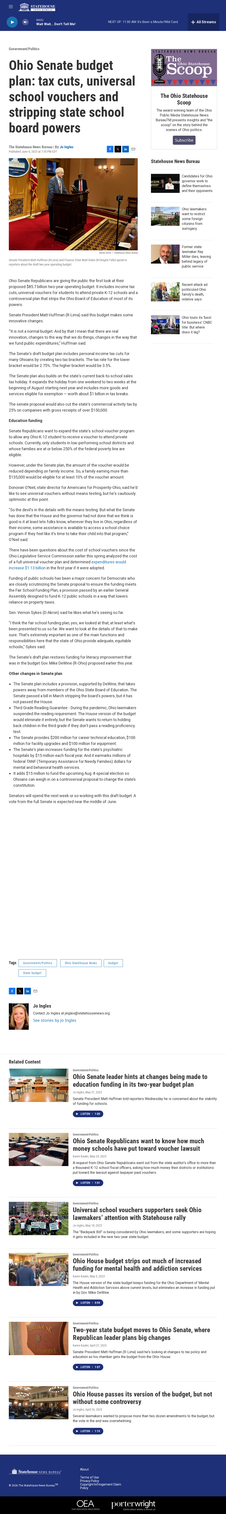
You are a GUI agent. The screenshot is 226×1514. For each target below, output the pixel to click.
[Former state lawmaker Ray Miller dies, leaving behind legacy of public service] (165, 254)
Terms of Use (89, 1477)
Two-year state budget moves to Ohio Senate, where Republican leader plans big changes (141, 1333)
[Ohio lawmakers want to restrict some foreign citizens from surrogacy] (165, 216)
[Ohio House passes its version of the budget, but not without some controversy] (38, 1402)
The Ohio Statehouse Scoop (183, 99)
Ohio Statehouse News (81, 963)
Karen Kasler (81, 1156)
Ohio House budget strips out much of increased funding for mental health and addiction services (137, 1265)
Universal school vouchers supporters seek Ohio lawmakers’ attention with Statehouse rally (137, 1213)
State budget (32, 973)
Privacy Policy (89, 1481)
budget (113, 963)
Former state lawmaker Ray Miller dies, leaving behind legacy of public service (196, 256)
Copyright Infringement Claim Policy (100, 1486)
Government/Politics (24, 49)
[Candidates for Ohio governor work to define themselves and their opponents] (165, 183)
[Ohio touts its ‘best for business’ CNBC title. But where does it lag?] (165, 324)
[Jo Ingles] (19, 1016)
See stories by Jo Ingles (54, 1020)
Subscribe (184, 140)
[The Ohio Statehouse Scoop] (184, 67)
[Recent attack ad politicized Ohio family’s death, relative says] (165, 291)
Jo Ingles (66, 147)
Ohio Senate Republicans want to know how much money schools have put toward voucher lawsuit (138, 1145)
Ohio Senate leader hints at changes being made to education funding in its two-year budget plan (140, 1080)
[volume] (25, 22)
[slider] (32, 22)
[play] (12, 22)
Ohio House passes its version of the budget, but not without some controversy (142, 1398)
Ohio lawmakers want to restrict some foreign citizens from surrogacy (194, 219)
